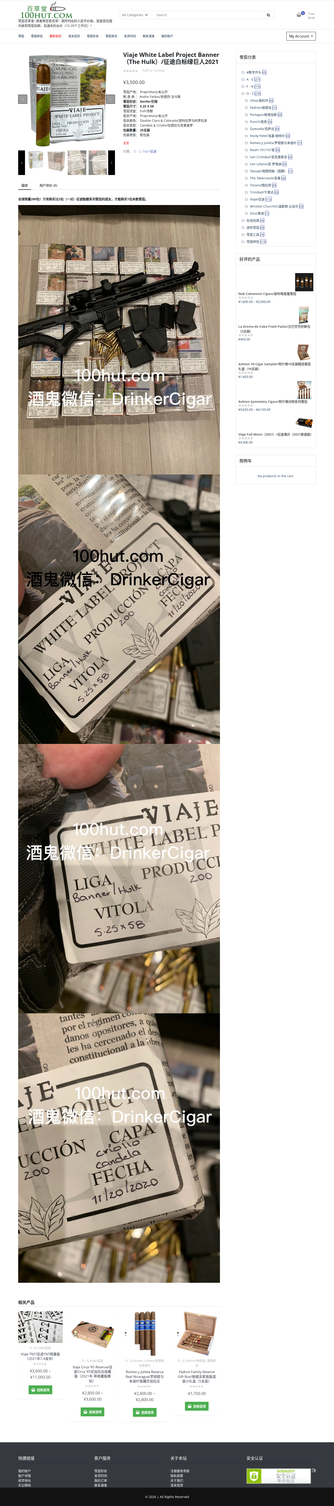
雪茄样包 (253, 241)
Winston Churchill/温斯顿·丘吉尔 (274, 206)
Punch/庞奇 (258, 121)
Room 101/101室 (262, 150)
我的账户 (24, 1471)
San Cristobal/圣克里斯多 (268, 157)
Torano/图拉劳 (260, 185)
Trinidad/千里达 (262, 192)
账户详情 (24, 1475)
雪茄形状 (100, 1471)
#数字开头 (254, 72)
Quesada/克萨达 (262, 129)
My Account (299, 36)
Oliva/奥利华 (259, 100)
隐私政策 (176, 1475)
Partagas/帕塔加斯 (263, 114)
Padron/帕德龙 (195, 1361)
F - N (250, 86)
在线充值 (253, 220)
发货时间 (100, 1475)
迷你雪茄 (253, 227)
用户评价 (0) (48, 185)
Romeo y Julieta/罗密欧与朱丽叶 (273, 143)
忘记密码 (24, 1485)
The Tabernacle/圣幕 (265, 178)
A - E (250, 79)
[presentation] (22, 99)
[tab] (24, 185)
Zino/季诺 (257, 213)
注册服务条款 (179, 1471)
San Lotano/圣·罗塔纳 (266, 164)
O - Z (137, 151)
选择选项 (43, 1390)
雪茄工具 (253, 234)
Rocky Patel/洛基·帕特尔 (267, 136)
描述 (24, 185)
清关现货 (176, 1485)
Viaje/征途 (149, 151)
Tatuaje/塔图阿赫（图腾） (268, 171)
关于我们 (176, 1480)
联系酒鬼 (100, 1485)
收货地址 (24, 1480)
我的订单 (100, 1480)
